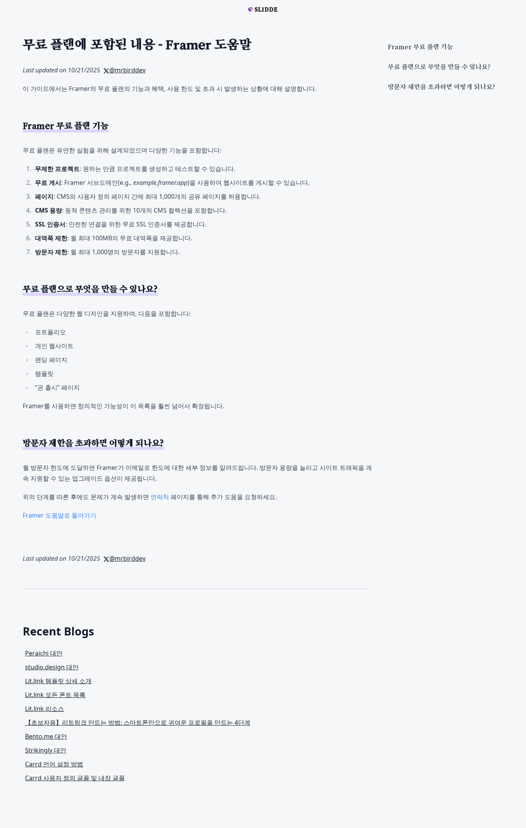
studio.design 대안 (52, 667)
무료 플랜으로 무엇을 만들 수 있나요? (439, 67)
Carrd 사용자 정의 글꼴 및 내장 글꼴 (75, 778)
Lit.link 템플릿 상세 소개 (58, 681)
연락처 (160, 497)
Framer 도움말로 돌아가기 (59, 515)
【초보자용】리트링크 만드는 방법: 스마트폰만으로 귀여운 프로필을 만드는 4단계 (137, 722)
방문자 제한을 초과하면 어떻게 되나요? (441, 87)
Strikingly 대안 (45, 750)
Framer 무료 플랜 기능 (420, 47)
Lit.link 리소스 (44, 708)
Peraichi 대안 (43, 653)
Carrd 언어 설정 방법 (54, 764)
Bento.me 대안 (46, 736)
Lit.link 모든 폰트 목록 (55, 695)
